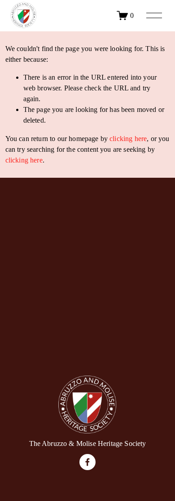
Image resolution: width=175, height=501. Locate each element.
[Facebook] (87, 462)
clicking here (128, 138)
